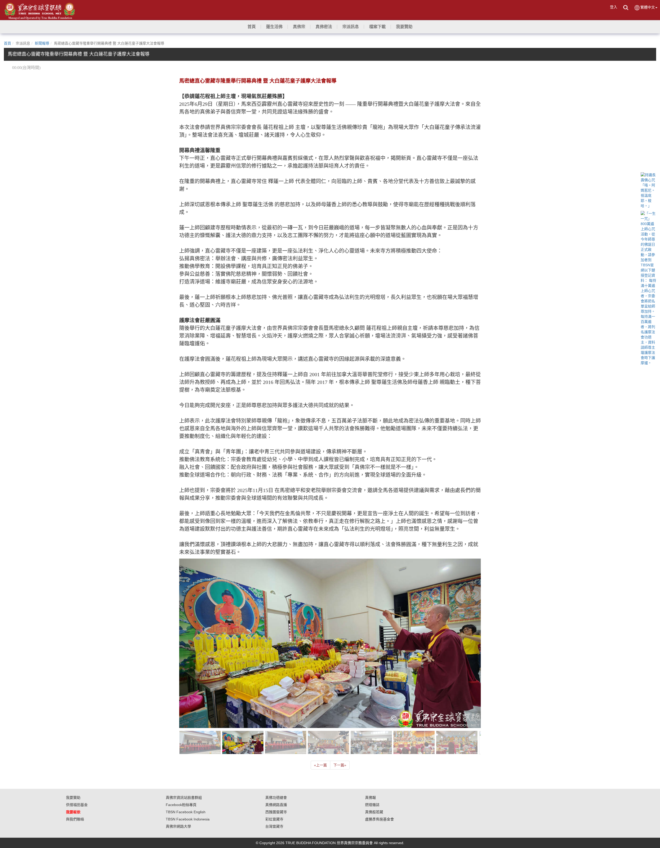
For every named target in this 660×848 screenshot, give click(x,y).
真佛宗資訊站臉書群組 (184, 797)
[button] (274, 26)
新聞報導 (42, 43)
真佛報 (370, 797)
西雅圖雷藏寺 (276, 812)
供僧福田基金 (77, 805)
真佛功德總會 (276, 797)
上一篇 (320, 765)
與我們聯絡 (75, 819)
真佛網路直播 (276, 805)
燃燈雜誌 (372, 805)
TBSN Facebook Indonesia (188, 819)
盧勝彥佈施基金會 (379, 819)
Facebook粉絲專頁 (181, 805)
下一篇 (339, 765)
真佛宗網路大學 (178, 826)
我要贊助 (73, 797)
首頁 (7, 43)
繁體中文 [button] (647, 7)
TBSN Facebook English (185, 812)
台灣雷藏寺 (274, 826)
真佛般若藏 (374, 812)
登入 (613, 7)
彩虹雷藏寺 (274, 819)
